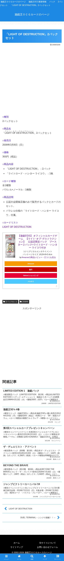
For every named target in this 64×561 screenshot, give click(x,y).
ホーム (17, 543)
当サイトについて (47, 543)
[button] (57, 429)
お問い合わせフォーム (47, 547)
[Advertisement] (32, 80)
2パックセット (11, 302)
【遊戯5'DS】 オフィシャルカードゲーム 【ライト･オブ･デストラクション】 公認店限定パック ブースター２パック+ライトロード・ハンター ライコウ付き (37, 241)
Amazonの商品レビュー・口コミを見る (39, 257)
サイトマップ (16, 547)
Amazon (31, 264)
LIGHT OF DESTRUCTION (16, 227)
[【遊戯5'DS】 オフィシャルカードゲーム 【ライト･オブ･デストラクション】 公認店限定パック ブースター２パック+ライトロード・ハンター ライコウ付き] (10, 246)
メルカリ (31, 281)
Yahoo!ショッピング (30, 275)
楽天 (30, 269)
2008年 (25, 302)
